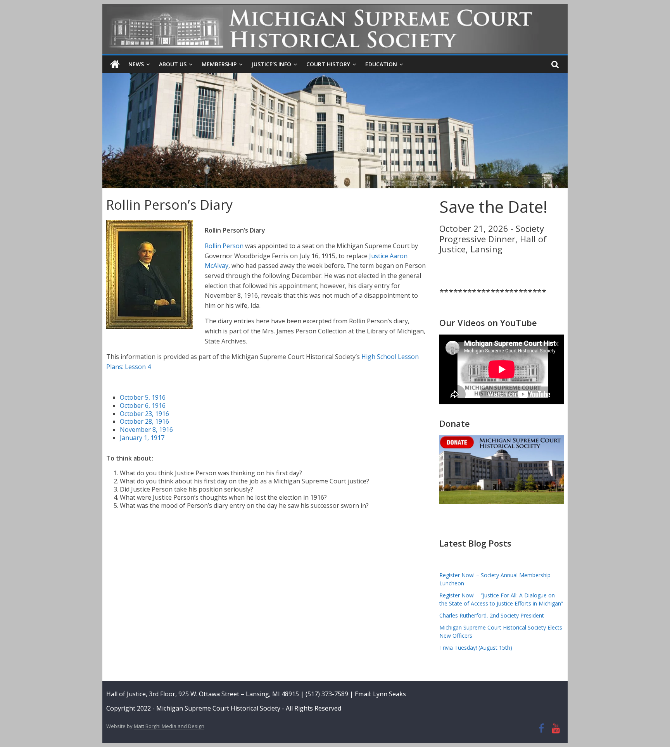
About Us (172, 64)
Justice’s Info (271, 64)
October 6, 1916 (143, 405)
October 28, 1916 (144, 421)
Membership (219, 64)
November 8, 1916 (146, 429)
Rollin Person (224, 246)
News (136, 64)
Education (381, 64)
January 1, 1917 (142, 437)
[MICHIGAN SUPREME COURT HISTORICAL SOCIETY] (115, 64)
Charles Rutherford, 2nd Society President (491, 615)
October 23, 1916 (144, 413)
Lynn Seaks (389, 694)
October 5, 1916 (143, 397)
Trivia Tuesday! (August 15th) (475, 647)
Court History (328, 64)
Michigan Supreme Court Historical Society (219, 708)
